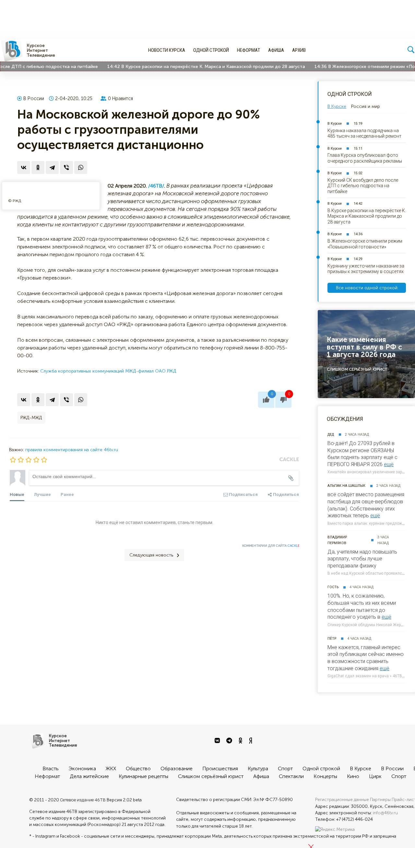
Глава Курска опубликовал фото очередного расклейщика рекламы (364, 158)
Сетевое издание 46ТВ (83, 799)
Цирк (375, 776)
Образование (176, 768)
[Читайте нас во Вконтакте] (218, 740)
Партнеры (380, 799)
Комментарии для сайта (271, 546)
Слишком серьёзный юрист (210, 776)
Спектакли (291, 776)
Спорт (285, 768)
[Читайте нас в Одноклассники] (241, 740)
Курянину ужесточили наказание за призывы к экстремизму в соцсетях (365, 268)
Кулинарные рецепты (143, 776)
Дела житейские (89, 776)
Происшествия (220, 768)
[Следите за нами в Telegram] (230, 740)
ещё (389, 464)
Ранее (67, 494)
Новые (17, 494)
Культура (258, 768)
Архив (299, 50)
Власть (50, 768)
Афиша (276, 50)
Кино (353, 776)
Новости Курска (166, 50)
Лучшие (42, 494)
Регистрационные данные (342, 799)
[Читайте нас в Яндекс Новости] (251, 740)
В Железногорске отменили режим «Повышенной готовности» (364, 243)
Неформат (248, 50)
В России (33, 98)
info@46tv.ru (385, 813)
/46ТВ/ (156, 186)
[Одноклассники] (37, 167)
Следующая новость (151, 555)
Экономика (82, 768)
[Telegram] (52, 167)
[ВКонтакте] (23, 167)
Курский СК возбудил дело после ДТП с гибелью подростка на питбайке (362, 186)
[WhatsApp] (80, 167)
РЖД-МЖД (31, 417)
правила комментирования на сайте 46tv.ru (71, 450)
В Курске (334, 123)
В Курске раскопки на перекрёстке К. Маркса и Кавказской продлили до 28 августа (200, 66)
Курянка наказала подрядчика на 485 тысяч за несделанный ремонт (364, 133)
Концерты (325, 776)
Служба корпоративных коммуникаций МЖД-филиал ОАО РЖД (108, 371)
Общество (138, 768)
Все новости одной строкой (366, 288)
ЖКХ (111, 768)
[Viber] (66, 167)
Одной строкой (211, 50)
